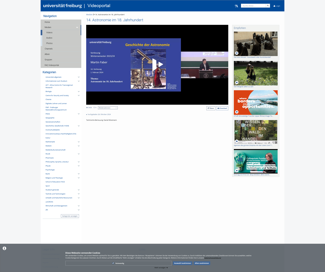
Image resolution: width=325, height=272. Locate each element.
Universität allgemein (53, 77)
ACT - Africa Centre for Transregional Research (59, 86)
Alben (47, 54)
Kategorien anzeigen (70, 216)
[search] (253, 6)
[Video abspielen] (157, 64)
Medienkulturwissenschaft (56, 150)
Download (223, 108)
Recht (48, 174)
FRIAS (48, 114)
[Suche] (268, 6)
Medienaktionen (104, 108)
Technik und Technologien (55, 194)
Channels (49, 49)
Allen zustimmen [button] (202, 263)
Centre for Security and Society (57, 95)
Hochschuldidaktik (53, 130)
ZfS (47, 210)
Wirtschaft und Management (56, 206)
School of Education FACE (55, 182)
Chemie (48, 99)
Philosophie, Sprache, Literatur (57, 162)
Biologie (49, 91)
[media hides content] (77, 27)
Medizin (49, 146)
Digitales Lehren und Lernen (56, 103)
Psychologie (50, 170)
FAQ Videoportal (52, 65)
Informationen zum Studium (56, 81)
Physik (48, 166)
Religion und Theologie (54, 178)
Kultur (48, 138)
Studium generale (52, 190)
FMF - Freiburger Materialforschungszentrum (56, 108)
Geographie (50, 118)
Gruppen (48, 60)
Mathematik (50, 142)
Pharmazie (50, 158)
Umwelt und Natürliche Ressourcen (59, 198)
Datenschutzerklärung (212, 258)
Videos (49, 32)
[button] (61, 22)
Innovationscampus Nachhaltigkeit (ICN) (61, 134)
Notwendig (119, 263)
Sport (48, 186)
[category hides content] (78, 77)
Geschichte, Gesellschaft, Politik (57, 126)
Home (47, 22)
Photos (49, 43)
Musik (48, 154)
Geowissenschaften (53, 122)
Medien (48, 27)
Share (211, 108)
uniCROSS (49, 202)
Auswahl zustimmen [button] (182, 263)
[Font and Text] (236, 6)
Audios (49, 38)
